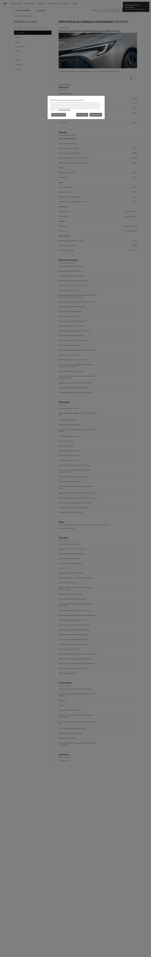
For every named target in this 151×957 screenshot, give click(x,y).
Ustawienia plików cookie (58, 114)
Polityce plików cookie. (64, 110)
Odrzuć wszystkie (82, 114)
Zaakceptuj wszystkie (96, 114)
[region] (76, 107)
